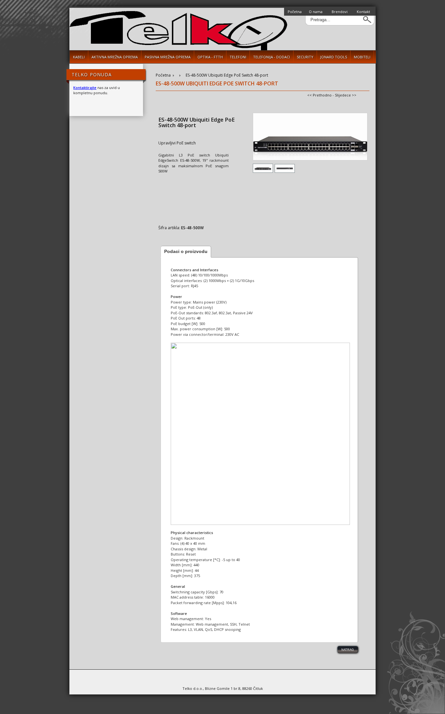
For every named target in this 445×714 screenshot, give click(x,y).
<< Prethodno (319, 95)
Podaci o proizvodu (186, 251)
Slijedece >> (345, 95)
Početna (295, 11)
